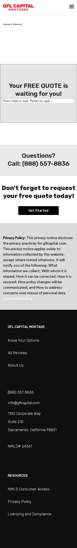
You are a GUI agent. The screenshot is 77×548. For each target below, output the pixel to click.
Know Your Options (23, 340)
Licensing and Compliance (30, 514)
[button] (71, 6)
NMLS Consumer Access (28, 489)
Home (6, 24)
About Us (16, 365)
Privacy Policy (19, 501)
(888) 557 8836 (21, 392)
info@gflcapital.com (24, 403)
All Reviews (17, 353)
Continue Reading (18, 299)
